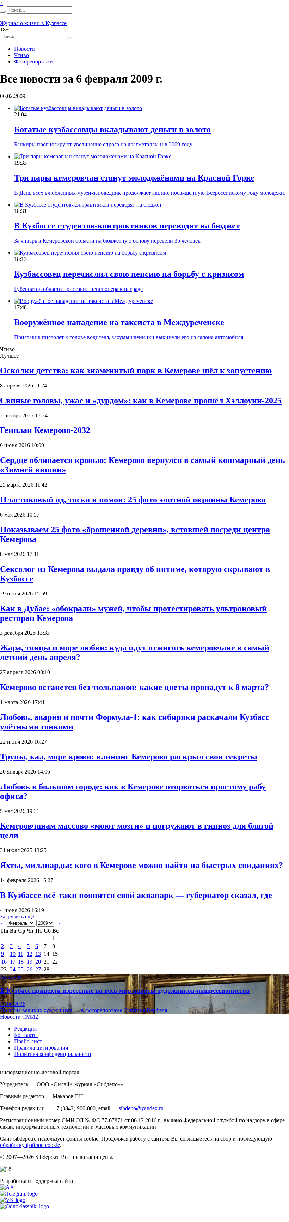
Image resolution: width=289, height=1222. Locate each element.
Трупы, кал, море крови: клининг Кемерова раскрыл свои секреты (128, 756)
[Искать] (3, 12)
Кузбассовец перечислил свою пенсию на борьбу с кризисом (129, 274)
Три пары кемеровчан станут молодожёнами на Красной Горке (134, 177)
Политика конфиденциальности (52, 1054)
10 (13, 954)
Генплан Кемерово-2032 (45, 430)
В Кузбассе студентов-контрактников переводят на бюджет (127, 225)
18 (21, 962)
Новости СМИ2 (19, 1017)
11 (20, 954)
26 (29, 969)
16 (4, 962)
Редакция (25, 1029)
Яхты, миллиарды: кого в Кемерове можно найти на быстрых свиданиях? (141, 865)
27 (38, 969)
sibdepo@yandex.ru (141, 1108)
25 (21, 969)
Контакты (26, 1035)
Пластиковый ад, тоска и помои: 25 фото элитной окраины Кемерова (133, 499)
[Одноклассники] (24, 1206)
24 (13, 969)
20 (38, 962)
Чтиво (21, 55)
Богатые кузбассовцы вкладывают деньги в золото (112, 129)
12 (29, 954)
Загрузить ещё (17, 916)
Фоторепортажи (33, 62)
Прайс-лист (28, 1041)
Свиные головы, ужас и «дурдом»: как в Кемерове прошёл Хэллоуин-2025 (141, 400)
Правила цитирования (41, 1048)
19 (29, 962)
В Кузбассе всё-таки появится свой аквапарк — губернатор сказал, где (136, 895)
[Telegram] (19, 1194)
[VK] (12, 1200)
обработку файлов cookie (30, 1145)
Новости (24, 49)
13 (38, 954)
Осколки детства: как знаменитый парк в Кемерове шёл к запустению (136, 370)
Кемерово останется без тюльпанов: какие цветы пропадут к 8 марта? (134, 687)
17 (13, 962)
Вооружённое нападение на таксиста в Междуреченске (119, 322)
